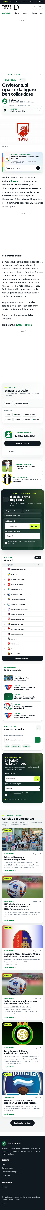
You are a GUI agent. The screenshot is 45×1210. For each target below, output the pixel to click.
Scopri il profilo (22, 443)
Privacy (5, 1187)
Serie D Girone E (19, 75)
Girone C (34, 13)
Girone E (22, 80)
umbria (36, 419)
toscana (27, 419)
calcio (8, 414)
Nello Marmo (14, 100)
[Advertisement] (22, 44)
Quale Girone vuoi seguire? (13, 531)
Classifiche (26, 746)
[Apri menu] (40, 7)
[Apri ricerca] (34, 7)
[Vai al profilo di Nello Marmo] (8, 434)
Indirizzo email (10, 521)
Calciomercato (16, 746)
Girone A (17, 13)
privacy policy (18, 541)
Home (4, 75)
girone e (17, 414)
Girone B (25, 13)
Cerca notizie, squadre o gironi (13, 735)
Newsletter (39, 2)
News (7, 746)
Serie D (10, 75)
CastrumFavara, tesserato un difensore (18, 2)
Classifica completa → (22, 658)
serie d (17, 419)
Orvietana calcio (29, 414)
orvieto (8, 419)
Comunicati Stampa (9, 1172)
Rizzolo (14, 181)
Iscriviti (34, 526)
